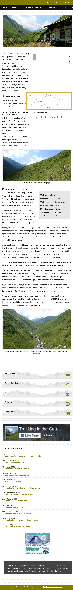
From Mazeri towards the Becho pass (20, 514)
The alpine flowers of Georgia (17, 469)
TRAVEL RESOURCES (33, 8)
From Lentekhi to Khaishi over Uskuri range (22, 488)
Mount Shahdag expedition (16, 501)
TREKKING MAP (52, 8)
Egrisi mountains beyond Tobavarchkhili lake (23, 456)
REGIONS (15, 8)
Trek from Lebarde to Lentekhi (17, 526)
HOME (5, 8)
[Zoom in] (69, 56)
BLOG (65, 8)
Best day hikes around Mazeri (17, 475)
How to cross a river (13, 482)
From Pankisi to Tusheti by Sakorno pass (21, 520)
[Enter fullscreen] (69, 65)
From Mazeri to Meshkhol (15, 507)
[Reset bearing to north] (69, 62)
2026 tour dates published (16, 462)
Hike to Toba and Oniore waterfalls (19, 494)
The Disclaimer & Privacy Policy (53, 587)
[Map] (49, 72)
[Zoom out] (69, 59)
